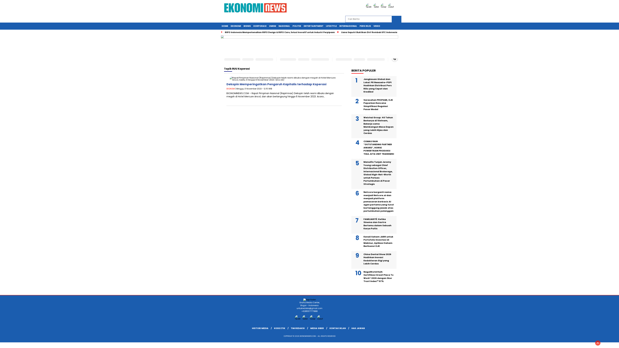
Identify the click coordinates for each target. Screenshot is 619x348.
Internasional (348, 26)
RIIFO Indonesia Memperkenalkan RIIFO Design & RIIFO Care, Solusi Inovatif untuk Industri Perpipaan (280, 32)
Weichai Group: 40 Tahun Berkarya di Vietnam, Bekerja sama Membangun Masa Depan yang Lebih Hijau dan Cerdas (378, 125)
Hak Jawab (358, 328)
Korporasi (259, 26)
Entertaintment (313, 26)
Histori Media (260, 328)
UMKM (272, 26)
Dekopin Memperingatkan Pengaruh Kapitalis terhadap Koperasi (276, 84)
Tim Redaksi (298, 328)
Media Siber (317, 328)
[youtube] (391, 7)
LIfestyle (331, 26)
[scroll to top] (598, 343)
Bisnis (247, 26)
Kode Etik (279, 328)
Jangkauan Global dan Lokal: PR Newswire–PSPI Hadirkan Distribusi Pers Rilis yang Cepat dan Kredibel (378, 85)
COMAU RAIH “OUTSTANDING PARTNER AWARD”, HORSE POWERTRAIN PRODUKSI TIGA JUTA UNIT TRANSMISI (379, 147)
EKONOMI (230, 88)
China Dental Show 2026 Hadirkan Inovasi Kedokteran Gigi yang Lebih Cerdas (377, 259)
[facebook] (369, 7)
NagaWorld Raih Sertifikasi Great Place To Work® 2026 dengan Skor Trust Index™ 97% (378, 276)
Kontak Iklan (337, 328)
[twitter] (376, 7)
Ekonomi (236, 26)
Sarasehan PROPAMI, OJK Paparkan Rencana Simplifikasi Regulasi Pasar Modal (378, 104)
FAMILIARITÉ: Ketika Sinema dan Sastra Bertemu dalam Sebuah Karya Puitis (377, 224)
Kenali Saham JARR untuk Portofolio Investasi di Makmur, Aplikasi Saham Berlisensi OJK (378, 241)
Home (225, 26)
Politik (297, 26)
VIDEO (376, 26)
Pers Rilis (365, 26)
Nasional (284, 26)
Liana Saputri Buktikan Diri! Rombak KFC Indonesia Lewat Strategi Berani (381, 32)
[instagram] (384, 7)
